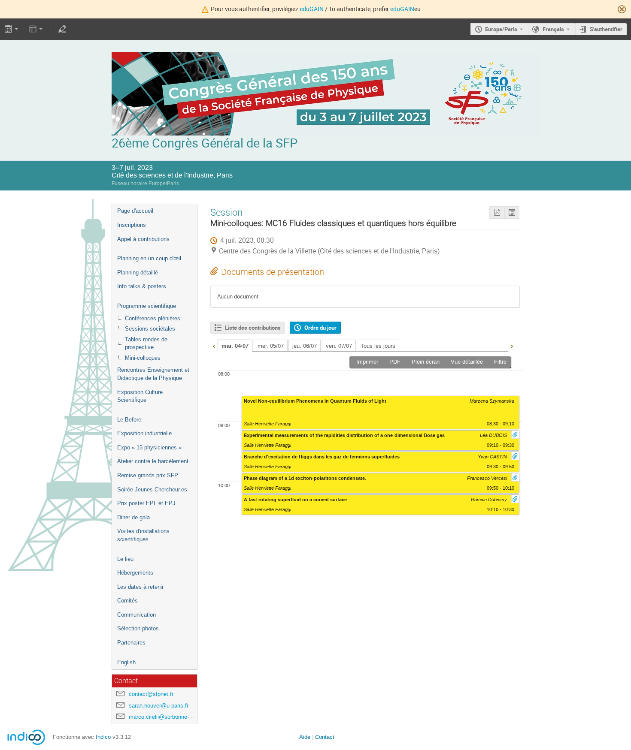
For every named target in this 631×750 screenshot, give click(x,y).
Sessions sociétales (150, 328)
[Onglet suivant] (511, 345)
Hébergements (135, 572)
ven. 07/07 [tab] (339, 345)
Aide (304, 737)
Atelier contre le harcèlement (152, 461)
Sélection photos (138, 628)
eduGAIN (312, 9)
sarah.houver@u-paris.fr (158, 705)
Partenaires (131, 642)
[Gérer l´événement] (61, 29)
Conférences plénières (152, 318)
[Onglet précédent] (213, 345)
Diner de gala (133, 517)
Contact (324, 737)
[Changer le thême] (36, 29)
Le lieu (125, 559)
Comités (127, 600)
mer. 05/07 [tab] (271, 345)
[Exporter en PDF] (496, 212)
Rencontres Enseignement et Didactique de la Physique (153, 374)
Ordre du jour (320, 327)
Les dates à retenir (140, 587)
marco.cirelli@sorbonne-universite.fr (173, 716)
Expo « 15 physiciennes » (149, 447)
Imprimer (367, 361)
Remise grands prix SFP (147, 475)
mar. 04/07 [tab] (235, 346)
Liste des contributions (253, 327)
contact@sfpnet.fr (151, 694)
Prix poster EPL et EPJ (146, 503)
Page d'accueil (135, 211)
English (126, 662)
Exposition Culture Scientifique (140, 396)
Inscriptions (131, 225)
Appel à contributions (143, 239)
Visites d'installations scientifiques (143, 535)
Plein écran (426, 361)
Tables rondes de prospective (146, 343)
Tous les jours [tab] (378, 345)
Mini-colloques (143, 358)
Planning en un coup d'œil (149, 258)
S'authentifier (606, 29)
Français (553, 29)
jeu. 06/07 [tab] (304, 345)
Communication (136, 614)
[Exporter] (12, 29)
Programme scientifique (146, 306)
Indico (103, 737)
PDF (394, 361)
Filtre (500, 361)
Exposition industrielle (144, 433)
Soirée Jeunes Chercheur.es (152, 489)
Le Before (129, 419)
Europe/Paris (501, 29)
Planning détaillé (137, 272)
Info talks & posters (141, 286)
